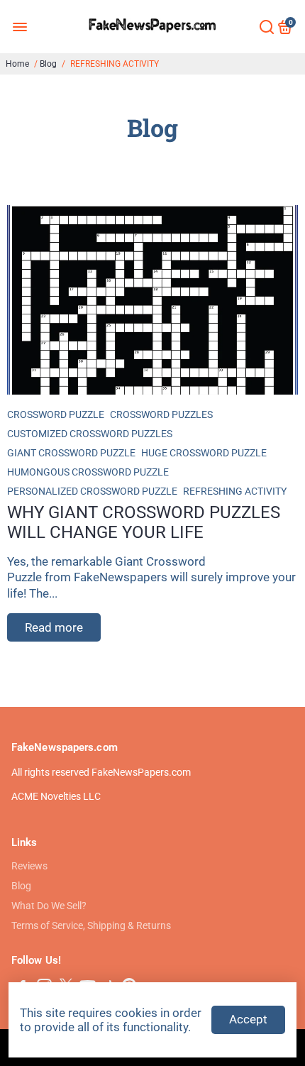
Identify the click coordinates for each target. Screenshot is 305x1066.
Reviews (29, 866)
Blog (48, 64)
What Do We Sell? (49, 905)
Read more (54, 627)
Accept (248, 1019)
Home (17, 64)
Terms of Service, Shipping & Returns (91, 925)
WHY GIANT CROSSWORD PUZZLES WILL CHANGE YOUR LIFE (143, 522)
